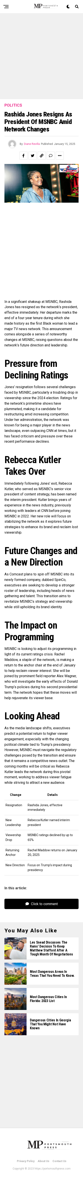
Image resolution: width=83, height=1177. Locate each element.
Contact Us (59, 1161)
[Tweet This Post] (33, 156)
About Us (43, 1161)
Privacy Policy (26, 1161)
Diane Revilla (32, 144)
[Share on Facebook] (23, 156)
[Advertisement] (41, 56)
